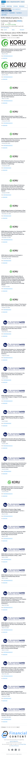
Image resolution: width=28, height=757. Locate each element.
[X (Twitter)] (8, 750)
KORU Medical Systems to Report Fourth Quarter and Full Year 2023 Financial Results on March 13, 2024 (13, 693)
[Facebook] (12, 750)
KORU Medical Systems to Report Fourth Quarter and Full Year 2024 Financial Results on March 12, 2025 (13, 118)
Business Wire (5, 58)
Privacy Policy (23, 744)
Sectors (22, 1)
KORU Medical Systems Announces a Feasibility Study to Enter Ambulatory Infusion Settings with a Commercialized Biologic (14, 647)
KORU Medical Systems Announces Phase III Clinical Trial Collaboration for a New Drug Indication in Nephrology (13, 162)
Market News (9, 6)
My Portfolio (4, 14)
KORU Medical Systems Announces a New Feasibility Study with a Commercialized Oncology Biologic (12, 488)
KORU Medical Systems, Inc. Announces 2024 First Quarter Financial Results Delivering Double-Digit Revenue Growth (13, 533)
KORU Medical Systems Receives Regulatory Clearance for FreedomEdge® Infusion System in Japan (13, 440)
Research (22, 29)
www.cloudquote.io (14, 741)
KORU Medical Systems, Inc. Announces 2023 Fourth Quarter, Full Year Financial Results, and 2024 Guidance (13, 624)
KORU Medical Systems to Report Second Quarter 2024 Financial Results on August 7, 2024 (12, 418)
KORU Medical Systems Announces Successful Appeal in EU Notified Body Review (13, 575)
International (21, 6)
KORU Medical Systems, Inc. (8, 100)
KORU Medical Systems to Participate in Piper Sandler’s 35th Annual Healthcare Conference (13, 714)
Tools (3, 4)
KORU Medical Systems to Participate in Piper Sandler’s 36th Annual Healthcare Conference (13, 211)
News (13, 29)
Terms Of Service (15, 745)
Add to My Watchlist (5, 27)
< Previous (3, 37)
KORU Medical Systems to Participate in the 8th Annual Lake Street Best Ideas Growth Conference (14, 328)
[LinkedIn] (15, 750)
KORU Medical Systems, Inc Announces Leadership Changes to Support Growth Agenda (14, 396)
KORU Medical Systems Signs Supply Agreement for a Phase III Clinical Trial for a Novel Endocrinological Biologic (12, 511)
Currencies (15, 6)
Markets (3, 1)
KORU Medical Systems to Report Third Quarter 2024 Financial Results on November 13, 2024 (13, 305)
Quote (5, 29)
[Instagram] (19, 750)
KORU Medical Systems (7, 260)
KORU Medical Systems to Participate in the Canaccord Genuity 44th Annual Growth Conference (12, 374)
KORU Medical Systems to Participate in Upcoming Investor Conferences (11, 256)
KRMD (19, 21)
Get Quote (6, 10)
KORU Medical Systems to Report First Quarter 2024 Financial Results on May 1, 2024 (13, 554)
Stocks (8, 1)
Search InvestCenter (16, 9)
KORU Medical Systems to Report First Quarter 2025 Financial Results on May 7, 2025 (13, 72)
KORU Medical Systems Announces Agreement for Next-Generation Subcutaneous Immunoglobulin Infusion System (13, 140)
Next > (18, 37)
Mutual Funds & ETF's (15, 1)
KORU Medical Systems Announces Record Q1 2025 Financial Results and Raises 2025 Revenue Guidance (13, 50)
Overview (3, 6)
